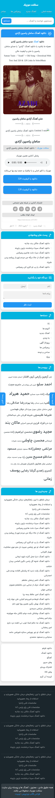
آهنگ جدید (31, 11)
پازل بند (13, 464)
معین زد (27, 457)
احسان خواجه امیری (15, 377)
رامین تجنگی (39, 403)
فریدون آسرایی (26, 423)
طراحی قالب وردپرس (31, 794)
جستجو (7, 20)
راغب (48, 402)
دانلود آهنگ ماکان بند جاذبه (37, 243)
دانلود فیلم (47, 648)
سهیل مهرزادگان (30, 409)
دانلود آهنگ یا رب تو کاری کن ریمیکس (33, 267)
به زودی (46, 338)
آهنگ (35, 41)
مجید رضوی (42, 432)
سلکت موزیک (43, 148)
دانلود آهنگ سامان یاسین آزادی (30, 33)
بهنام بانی (25, 385)
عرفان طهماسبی (17, 409)
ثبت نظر (27, 304)
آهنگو (49, 657)
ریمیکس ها (16, 11)
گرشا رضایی (28, 470)
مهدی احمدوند (17, 457)
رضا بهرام (29, 403)
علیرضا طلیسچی (42, 415)
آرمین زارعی (41, 377)
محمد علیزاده (16, 441)
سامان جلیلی (42, 409)
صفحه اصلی (46, 11)
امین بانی (32, 385)
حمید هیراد (19, 394)
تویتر (33, 209)
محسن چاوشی (33, 440)
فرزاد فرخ (48, 423)
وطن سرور (47, 662)
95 (49, 323)
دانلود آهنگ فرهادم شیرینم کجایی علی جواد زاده (28, 599)
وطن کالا (48, 672)
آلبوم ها (46, 328)
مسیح (37, 456)
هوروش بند (21, 464)
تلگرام (15, 209)
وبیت (17, 794)
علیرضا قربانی (27, 415)
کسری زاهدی (44, 471)
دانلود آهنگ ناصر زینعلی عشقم (36, 580)
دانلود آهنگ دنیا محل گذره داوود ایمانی (32, 556)
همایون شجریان (34, 463)
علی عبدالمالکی (13, 415)
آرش (50, 377)
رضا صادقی (17, 403)
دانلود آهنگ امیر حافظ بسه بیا (36, 594)
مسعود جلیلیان (22, 449)
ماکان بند (12, 422)
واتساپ (21, 209)
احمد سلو (44, 384)
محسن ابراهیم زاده (21, 432)
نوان (43, 464)
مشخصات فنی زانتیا (41, 509)
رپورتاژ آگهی (45, 342)
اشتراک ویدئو (46, 667)
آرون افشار (28, 377)
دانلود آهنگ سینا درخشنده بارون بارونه (32, 248)
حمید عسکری (35, 394)
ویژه (48, 356)
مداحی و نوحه (44, 352)
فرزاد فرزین (39, 423)
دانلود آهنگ (46, 653)
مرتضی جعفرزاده (40, 448)
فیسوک (39, 209)
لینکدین (27, 209)
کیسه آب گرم (46, 676)
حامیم (18, 384)
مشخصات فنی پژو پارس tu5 (37, 513)
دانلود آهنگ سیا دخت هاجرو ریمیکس (33, 252)
